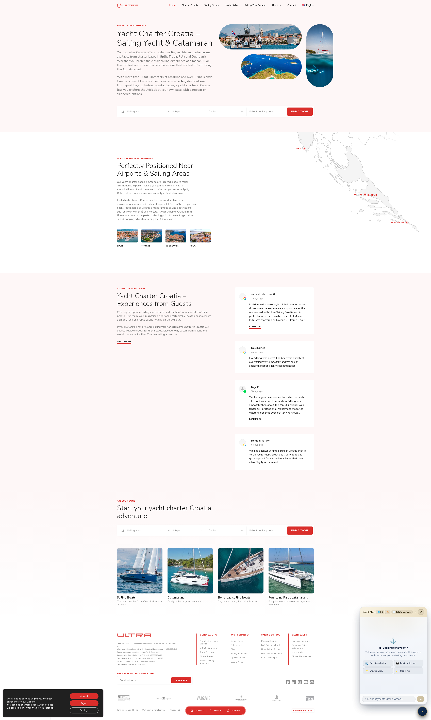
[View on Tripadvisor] (242, 389)
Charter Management (301, 656)
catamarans (201, 52)
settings (48, 707)
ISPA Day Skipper (269, 657)
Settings (84, 710)
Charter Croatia (190, 5)
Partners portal (303, 710)
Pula (182, 57)
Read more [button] (255, 326)
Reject (84, 703)
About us (276, 5)
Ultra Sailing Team (208, 648)
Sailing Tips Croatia (255, 5)
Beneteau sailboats (301, 641)
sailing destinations (191, 81)
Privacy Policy (176, 710)
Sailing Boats (237, 641)
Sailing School (212, 5)
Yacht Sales (232, 5)
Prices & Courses (269, 641)
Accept (84, 696)
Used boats (297, 652)
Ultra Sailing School (270, 649)
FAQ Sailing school (270, 645)
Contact (291, 5)
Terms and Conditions (127, 710)
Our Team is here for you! (153, 710)
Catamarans (236, 645)
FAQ (233, 649)
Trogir (173, 57)
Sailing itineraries (239, 653)
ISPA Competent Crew (271, 653)
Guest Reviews (207, 652)
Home (172, 5)
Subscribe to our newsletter (135, 673)
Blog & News (237, 662)
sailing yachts (177, 52)
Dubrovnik (199, 57)
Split (163, 57)
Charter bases (206, 656)
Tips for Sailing (238, 657)
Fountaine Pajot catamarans (299, 646)
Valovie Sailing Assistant (207, 662)
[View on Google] (242, 296)
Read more (124, 341)
